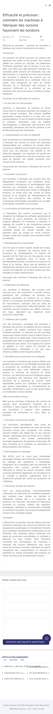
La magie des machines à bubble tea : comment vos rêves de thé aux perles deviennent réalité (40, 667)
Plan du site (38, 708)
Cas (5, 660)
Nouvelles (14, 660)
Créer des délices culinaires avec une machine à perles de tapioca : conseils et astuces (15, 678)
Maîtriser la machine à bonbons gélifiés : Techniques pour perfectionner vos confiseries (24, 666)
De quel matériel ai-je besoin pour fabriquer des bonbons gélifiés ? (40, 673)
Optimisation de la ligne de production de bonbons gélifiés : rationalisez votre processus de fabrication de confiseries (15, 673)
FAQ (22, 660)
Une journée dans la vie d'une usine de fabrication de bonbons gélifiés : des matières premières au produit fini (40, 678)
